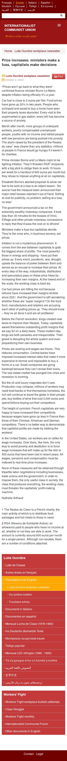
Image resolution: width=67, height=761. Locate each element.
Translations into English (21, 580)
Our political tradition (20, 594)
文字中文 (11, 675)
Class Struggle (14, 709)
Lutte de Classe (15, 565)
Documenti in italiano (18, 609)
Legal (39, 754)
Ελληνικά (47, 6)
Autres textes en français (20, 572)
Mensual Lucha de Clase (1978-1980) (29, 624)
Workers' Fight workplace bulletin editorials (32, 702)
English (20, 2)
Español (45, 2)
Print (60, 76)
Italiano (32, 2)
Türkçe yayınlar (15, 646)
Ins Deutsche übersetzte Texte (24, 631)
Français (7, 2)
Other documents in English (22, 731)
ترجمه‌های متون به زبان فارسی (23, 682)
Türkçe (33, 6)
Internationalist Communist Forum (26, 724)
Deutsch (6, 6)
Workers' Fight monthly (19, 716)
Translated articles (19, 602)
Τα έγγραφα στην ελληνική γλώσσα (31, 660)
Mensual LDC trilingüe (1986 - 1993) (28, 653)
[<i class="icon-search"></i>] (61, 15)
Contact (29, 754)
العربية (5, 9)
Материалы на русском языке (25, 638)
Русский (20, 6)
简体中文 (18, 9)
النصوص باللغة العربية (18, 668)
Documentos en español (20, 616)
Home (8, 51)
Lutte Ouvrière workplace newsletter (37, 51)
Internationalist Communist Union (20, 27)
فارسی (31, 9)
